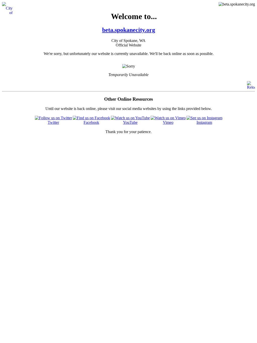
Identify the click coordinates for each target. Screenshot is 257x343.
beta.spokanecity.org (128, 30)
